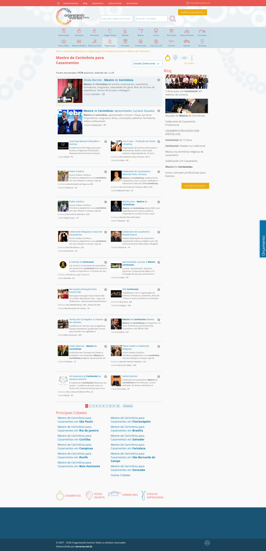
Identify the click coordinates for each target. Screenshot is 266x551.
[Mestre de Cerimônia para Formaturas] (184, 58)
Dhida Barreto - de (108, 80)
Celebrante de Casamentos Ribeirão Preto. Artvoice (136, 173)
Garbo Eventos (129, 376)
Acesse (193, 3)
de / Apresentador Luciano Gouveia (119, 111)
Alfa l (130, 289)
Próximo (128, 405)
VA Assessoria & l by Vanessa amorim (85, 378)
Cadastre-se (204, 3)
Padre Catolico (76, 171)
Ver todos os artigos (195, 185)
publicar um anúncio (192, 12)
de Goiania (138, 319)
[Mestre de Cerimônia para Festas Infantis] (175, 58)
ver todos (189, 63)
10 (117, 405)
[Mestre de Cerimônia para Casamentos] (168, 58)
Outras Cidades (121, 475)
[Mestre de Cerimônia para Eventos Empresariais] (191, 58)
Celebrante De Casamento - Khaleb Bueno (136, 233)
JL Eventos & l (81, 261)
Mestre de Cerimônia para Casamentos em (75, 419)
